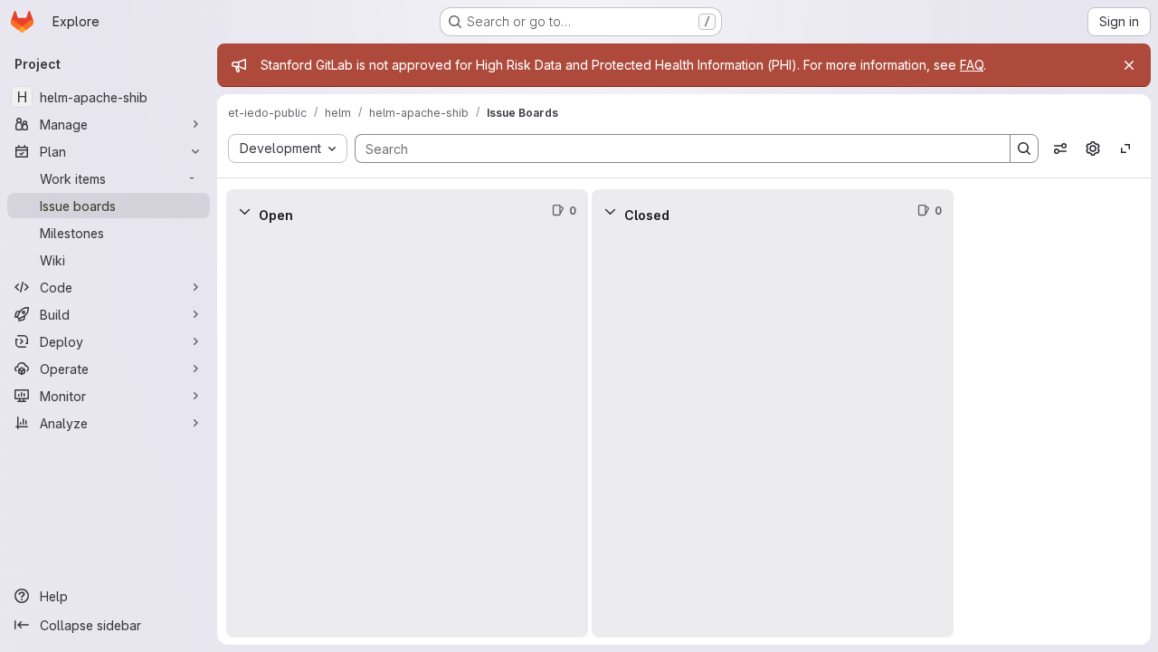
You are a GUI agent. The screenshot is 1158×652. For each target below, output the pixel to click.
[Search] (1024, 148)
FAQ (971, 64)
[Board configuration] (1092, 148)
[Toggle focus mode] (1125, 148)
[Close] (1129, 65)
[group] (407, 435)
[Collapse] (244, 211)
